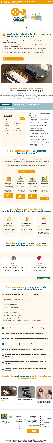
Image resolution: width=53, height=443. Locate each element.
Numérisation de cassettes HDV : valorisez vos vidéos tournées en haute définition (43, 401)
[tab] (6, 104)
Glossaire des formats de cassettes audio (25, 400)
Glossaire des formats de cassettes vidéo (7, 397)
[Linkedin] (51, 2)
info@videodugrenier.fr (6, 423)
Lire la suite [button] (13, 274)
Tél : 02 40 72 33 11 (6, 422)
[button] (26, 28)
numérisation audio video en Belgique (33, 320)
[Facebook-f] (48, 2)
